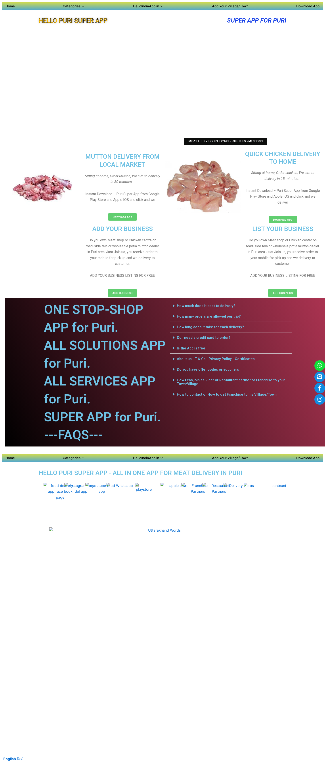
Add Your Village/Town (230, 6)
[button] (231, 306)
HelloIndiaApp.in (146, 6)
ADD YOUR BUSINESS (122, 229)
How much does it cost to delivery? (206, 306)
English (9, 759)
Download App (307, 6)
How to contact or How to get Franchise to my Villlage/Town (227, 394)
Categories (71, 6)
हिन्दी (20, 759)
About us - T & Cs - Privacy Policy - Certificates (216, 359)
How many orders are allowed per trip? (209, 316)
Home (10, 6)
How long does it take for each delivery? (210, 327)
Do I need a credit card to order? (204, 338)
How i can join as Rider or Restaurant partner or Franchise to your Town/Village (231, 382)
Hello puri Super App (73, 20)
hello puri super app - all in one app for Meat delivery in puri (140, 473)
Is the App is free (191, 348)
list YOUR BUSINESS (282, 229)
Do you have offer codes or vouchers (208, 369)
